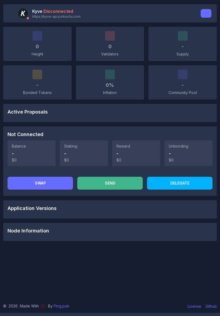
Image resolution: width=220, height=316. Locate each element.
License (194, 306)
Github (211, 306)
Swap (40, 183)
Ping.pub (61, 306)
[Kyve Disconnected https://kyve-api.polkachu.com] (24, 13)
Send (110, 183)
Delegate (179, 183)
